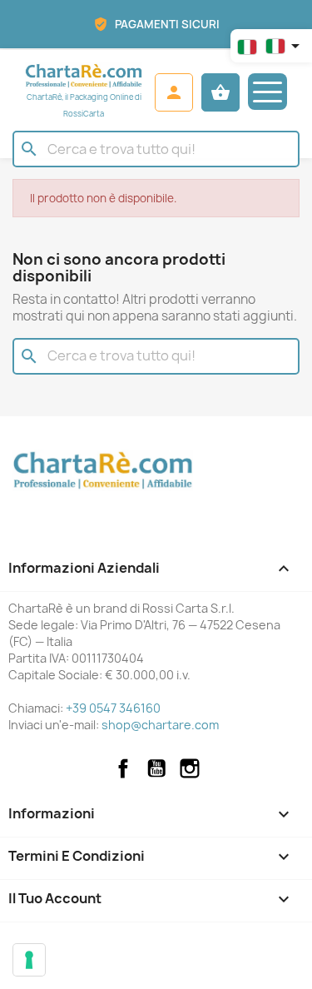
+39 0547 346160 (113, 708)
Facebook (123, 768)
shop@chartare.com (160, 725)
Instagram (189, 768)
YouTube (156, 768)
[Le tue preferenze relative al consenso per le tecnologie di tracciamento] (29, 960)
